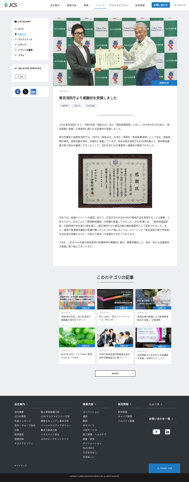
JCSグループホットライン (55, 439)
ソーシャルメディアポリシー (56, 425)
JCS (11, 5)
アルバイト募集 (126, 421)
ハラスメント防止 (50, 434)
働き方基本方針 (49, 430)
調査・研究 (89, 439)
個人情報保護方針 (50, 412)
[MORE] (115, 373)
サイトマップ (20, 465)
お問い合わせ (161, 5)
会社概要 (19, 412)
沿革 (16, 430)
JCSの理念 (20, 416)
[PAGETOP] (164, 468)
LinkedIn (34, 91)
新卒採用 (122, 412)
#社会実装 (91, 105)
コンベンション (91, 412)
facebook (18, 91)
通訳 (85, 416)
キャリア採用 (125, 416)
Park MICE (88, 448)
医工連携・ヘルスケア (94, 434)
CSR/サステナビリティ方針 (55, 416)
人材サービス (90, 430)
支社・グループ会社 (25, 425)
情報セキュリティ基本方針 (55, 421)
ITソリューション (92, 443)
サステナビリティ (23, 443)
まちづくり (89, 425)
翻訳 (85, 421)
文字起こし (89, 457)
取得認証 (19, 434)
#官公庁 (77, 105)
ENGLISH (181, 5)
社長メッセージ (22, 421)
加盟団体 (19, 439)
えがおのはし (90, 452)
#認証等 (64, 105)
